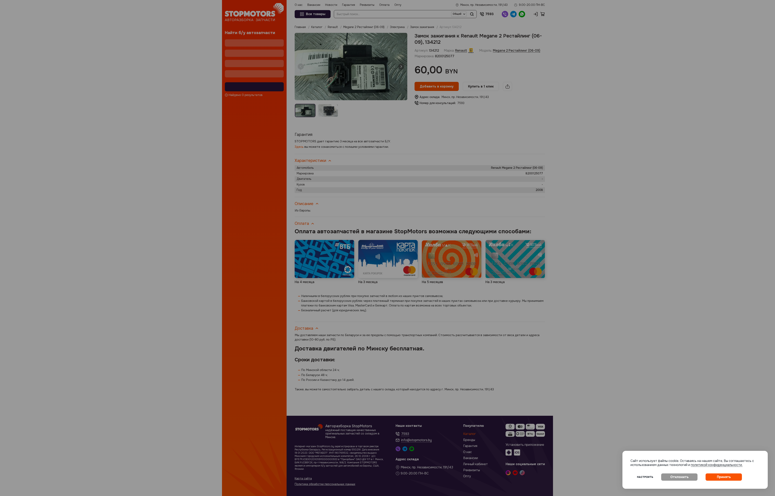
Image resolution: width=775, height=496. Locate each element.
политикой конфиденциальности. (717, 465)
